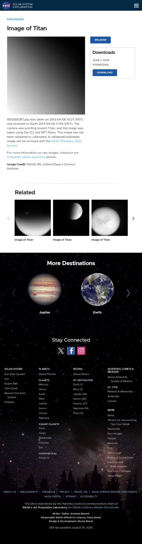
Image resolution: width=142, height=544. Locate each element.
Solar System (13, 369)
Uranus (43, 413)
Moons (77, 369)
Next (134, 218)
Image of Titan (24, 240)
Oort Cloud (10, 388)
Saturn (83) (80, 399)
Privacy (65, 492)
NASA (4, 5)
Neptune (44, 418)
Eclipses (9, 402)
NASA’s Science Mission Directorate (96, 507)
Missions (113, 443)
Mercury (43, 384)
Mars (42, 399)
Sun (6, 379)
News (111, 415)
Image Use (80, 492)
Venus (42, 389)
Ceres (42, 433)
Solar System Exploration (20, 5)
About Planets (47, 374)
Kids (110, 448)
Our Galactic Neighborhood (20, 14)
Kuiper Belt (11, 383)
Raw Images (15, 19)
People (112, 438)
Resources (114, 429)
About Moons (81, 374)
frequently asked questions (26, 157)
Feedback (48, 492)
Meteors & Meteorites (120, 391)
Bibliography (29, 492)
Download (105, 72)
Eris (41, 447)
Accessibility (89, 496)
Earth (97, 312)
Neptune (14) (81, 408)
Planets (44, 369)
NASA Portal (52, 496)
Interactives (114, 453)
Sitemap (71, 496)
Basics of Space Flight (121, 457)
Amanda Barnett (79, 514)
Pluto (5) (78, 413)
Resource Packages (119, 471)
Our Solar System (14, 374)
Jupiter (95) (80, 394)
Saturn (43, 408)
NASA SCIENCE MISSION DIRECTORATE (114, 492)
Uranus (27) (80, 403)
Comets (112, 401)
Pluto (42, 428)
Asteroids (113, 396)
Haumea (44, 442)
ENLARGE (100, 40)
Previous (8, 218)
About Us (9, 492)
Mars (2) (78, 389)
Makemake (45, 438)
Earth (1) (78, 384)
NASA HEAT (115, 476)
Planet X (44, 458)
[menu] (136, 5)
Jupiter (44, 312)
